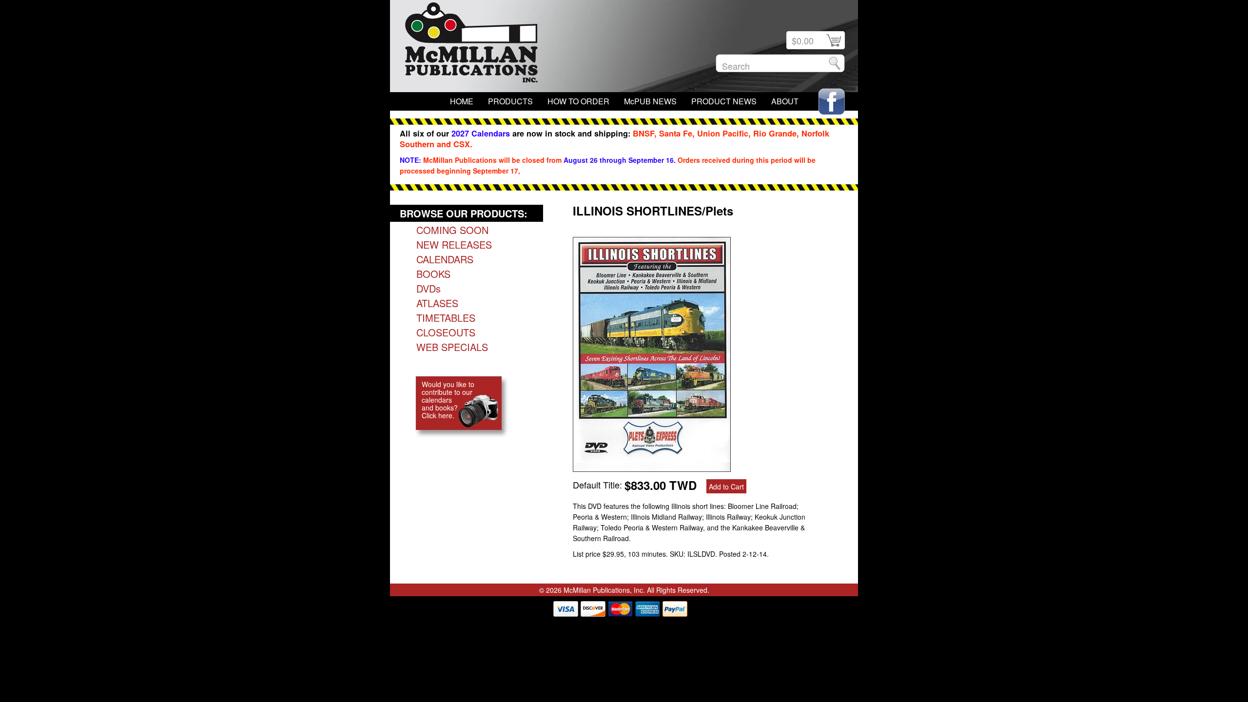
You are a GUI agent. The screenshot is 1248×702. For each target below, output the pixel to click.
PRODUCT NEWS (724, 101)
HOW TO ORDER (578, 101)
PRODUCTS (510, 101)
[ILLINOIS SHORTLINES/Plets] (652, 468)
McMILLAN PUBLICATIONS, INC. (471, 44)
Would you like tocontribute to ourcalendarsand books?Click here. (448, 399)
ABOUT (785, 101)
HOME (461, 101)
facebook (832, 101)
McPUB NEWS (650, 101)
